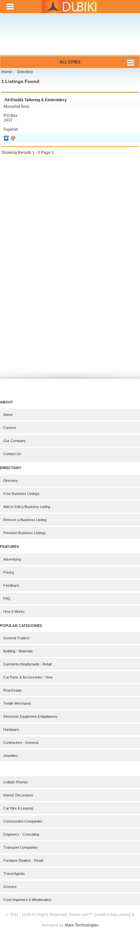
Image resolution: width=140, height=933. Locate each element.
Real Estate (12, 690)
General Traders (16, 638)
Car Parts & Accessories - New (28, 677)
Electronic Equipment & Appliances (30, 716)
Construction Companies (22, 821)
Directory (10, 481)
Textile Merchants (17, 703)
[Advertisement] (70, 38)
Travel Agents (14, 874)
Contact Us (12, 454)
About (7, 415)
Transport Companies (20, 847)
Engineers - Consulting (21, 834)
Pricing (8, 572)
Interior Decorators (18, 795)
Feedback (11, 585)
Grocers (10, 887)
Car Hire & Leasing (18, 808)
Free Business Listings (21, 494)
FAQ (6, 598)
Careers (9, 428)
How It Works (14, 612)
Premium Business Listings (24, 533)
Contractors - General (20, 743)
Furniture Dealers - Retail (23, 860)
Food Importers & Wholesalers (27, 900)
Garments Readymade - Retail (27, 664)
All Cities (70, 62)
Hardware (11, 729)
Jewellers (10, 756)
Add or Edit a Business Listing (26, 507)
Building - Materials (18, 651)
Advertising (12, 559)
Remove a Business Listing (24, 520)
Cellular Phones (15, 782)
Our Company (14, 441)
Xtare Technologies (81, 925)
